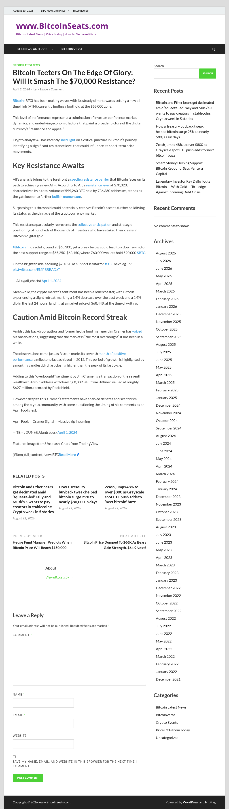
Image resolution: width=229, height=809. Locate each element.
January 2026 (166, 306)
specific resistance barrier (89, 179)
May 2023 (164, 550)
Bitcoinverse (81, 10)
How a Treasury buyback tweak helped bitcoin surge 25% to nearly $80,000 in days (78, 494)
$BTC (141, 252)
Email (19, 715)
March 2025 (165, 382)
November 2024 (168, 413)
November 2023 (168, 504)
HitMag (210, 802)
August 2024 (166, 435)
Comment (22, 635)
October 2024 (167, 420)
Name (19, 694)
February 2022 (167, 664)
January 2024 (166, 489)
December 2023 (168, 496)
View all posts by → (59, 577)
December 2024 (168, 405)
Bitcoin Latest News (26, 65)
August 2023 (166, 527)
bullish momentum (66, 196)
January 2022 (166, 671)
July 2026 (163, 260)
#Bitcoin (19, 247)
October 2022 (167, 603)
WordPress (191, 802)
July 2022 (163, 626)
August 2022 (166, 618)
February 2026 (167, 299)
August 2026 (166, 253)
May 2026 (164, 276)
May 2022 (164, 641)
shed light (67, 140)
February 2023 (167, 572)
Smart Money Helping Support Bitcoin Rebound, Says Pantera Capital (179, 168)
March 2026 (165, 291)
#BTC (109, 264)
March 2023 (165, 565)
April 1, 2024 (51, 280)
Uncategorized (167, 737)
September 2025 (168, 337)
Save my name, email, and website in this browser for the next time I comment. (75, 764)
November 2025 (168, 321)
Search (159, 66)
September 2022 (168, 610)
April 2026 (164, 283)
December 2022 (168, 588)
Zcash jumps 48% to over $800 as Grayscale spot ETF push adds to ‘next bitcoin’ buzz (124, 494)
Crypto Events (167, 722)
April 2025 (164, 375)
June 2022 (164, 633)
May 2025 (164, 367)
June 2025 (164, 359)
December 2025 (168, 314)
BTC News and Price (53, 10)
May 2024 (164, 458)
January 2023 (166, 580)
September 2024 (168, 428)
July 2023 (163, 534)
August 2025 (166, 344)
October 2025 (167, 329)
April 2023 (164, 557)
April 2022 (164, 649)
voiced (137, 331)
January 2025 (166, 397)
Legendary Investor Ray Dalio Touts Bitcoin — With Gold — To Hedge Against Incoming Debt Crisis (183, 186)
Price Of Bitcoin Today (173, 730)
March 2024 (165, 474)
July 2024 (163, 443)
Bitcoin (18, 100)
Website (20, 735)
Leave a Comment (52, 89)
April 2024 (164, 466)
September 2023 (168, 519)
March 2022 (165, 656)
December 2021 (168, 679)
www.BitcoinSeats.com (62, 25)
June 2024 (164, 451)
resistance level (98, 185)
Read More (67, 454)
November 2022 (168, 595)
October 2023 (167, 512)
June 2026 (164, 268)
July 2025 (163, 352)
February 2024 (167, 481)
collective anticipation (94, 224)
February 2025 (167, 390)
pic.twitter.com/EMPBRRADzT (36, 269)
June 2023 (164, 542)
